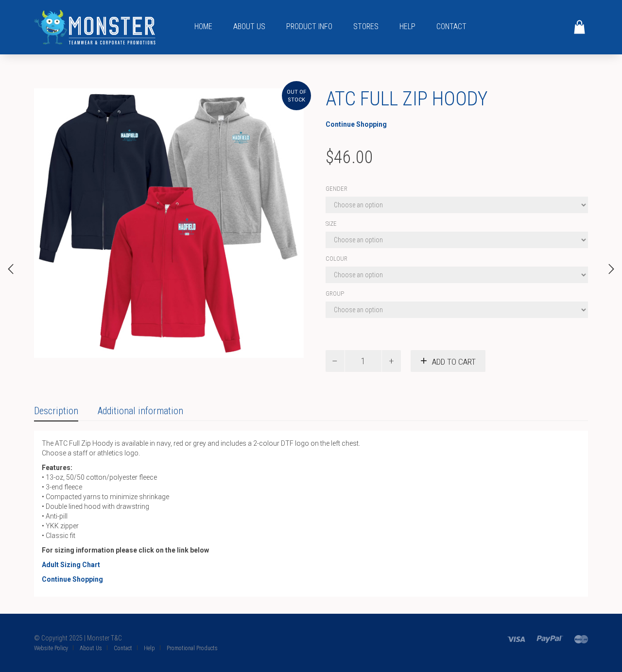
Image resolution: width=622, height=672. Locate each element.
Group (335, 293)
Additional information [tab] (140, 411)
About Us (249, 26)
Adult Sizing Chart (71, 565)
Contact (451, 26)
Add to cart (454, 362)
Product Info (309, 26)
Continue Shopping (356, 124)
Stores (366, 26)
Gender (336, 188)
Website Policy (51, 648)
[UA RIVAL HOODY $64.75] (10, 269)
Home (203, 26)
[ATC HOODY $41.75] (611, 269)
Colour (336, 258)
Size (331, 223)
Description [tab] (56, 411)
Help (407, 26)
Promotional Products (192, 648)
